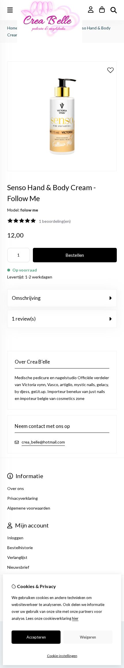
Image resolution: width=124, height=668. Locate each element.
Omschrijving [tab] (26, 298)
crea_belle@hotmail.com (43, 441)
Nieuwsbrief (18, 567)
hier (75, 618)
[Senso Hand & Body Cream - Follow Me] (62, 169)
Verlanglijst (17, 557)
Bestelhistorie (20, 547)
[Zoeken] (113, 10)
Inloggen (15, 537)
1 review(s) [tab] (24, 319)
